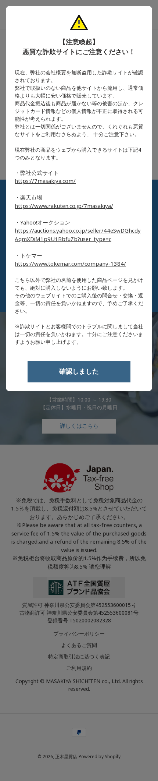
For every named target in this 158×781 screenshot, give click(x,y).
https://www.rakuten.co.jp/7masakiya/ (64, 206)
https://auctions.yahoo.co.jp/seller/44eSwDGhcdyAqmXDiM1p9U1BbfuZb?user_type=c (78, 235)
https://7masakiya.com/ (45, 181)
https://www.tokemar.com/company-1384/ (70, 264)
